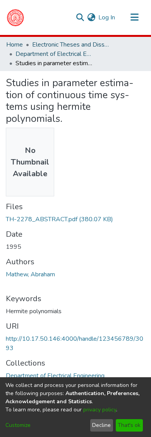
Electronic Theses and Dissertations (71, 44)
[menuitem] (91, 17)
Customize (18, 425)
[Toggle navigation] (134, 17)
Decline (101, 425)
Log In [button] (107, 17)
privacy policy (99, 409)
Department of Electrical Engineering (54, 54)
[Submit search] (80, 17)
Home (14, 44)
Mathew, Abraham (30, 274)
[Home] (15, 17)
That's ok (129, 425)
